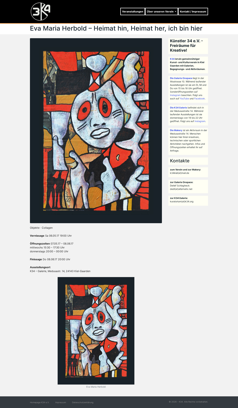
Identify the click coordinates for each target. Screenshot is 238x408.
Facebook (199, 98)
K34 (172, 58)
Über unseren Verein (160, 11)
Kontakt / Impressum (193, 11)
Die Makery (176, 130)
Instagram (175, 95)
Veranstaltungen (132, 11)
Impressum (60, 402)
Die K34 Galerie (178, 107)
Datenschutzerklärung (82, 402)
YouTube (184, 98)
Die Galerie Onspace (181, 78)
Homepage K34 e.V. (39, 402)
